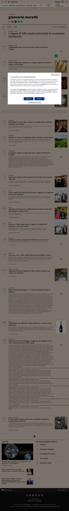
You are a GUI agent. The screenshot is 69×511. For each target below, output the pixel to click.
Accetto (39, 98)
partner (56, 89)
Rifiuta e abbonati (55, 74)
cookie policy (44, 84)
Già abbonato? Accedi (34, 102)
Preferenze (28, 98)
